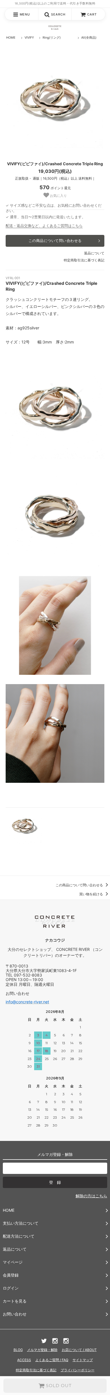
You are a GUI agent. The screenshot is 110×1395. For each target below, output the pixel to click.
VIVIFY (29, 37)
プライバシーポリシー (77, 1370)
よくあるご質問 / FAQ (51, 1360)
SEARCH (58, 14)
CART (92, 14)
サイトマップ (82, 1360)
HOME (11, 37)
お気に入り (58, 196)
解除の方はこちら (91, 1195)
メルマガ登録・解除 (42, 1350)
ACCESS (24, 1360)
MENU (25, 14)
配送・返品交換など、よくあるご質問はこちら (44, 225)
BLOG (18, 1350)
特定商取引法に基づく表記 (84, 260)
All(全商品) (88, 37)
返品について (94, 253)
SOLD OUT (58, 1385)
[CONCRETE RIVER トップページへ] (55, 27)
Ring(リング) (52, 37)
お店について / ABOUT (79, 1350)
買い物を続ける (91, 894)
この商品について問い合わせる (55, 241)
